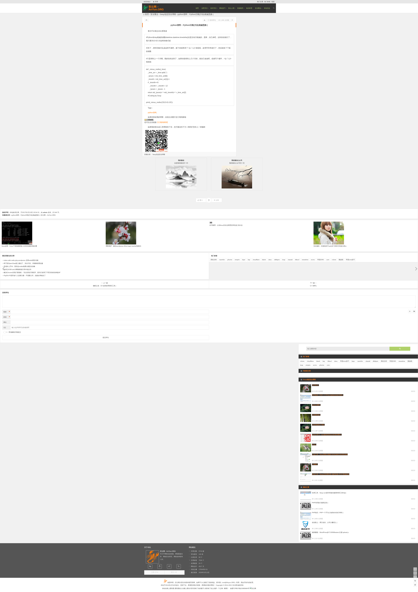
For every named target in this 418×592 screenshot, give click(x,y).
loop (283, 260)
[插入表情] (409, 311)
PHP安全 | (315, 385)
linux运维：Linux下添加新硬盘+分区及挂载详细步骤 (19, 246)
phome (229, 260)
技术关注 (213, 8)
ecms (313, 260)
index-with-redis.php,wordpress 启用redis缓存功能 (21, 260)
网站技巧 (222, 8)
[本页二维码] (415, 585)
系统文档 (214, 260)
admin (45, 212)
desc (270, 260)
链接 (273, 1)
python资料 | (316, 405)
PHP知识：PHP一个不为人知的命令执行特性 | (327, 395)
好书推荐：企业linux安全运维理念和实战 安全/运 (226, 225)
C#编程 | (315, 464)
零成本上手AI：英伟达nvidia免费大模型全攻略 (19, 266)
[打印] (204, 20)
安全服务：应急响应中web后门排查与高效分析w (330, 246)
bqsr (243, 260)
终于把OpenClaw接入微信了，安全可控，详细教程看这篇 (23, 263)
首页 (197, 8)
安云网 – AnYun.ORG (156, 8)
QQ (4, 327)
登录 (156, 1)
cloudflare (256, 260)
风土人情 (231, 8)
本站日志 (267, 8)
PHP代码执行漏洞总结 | (320, 503)
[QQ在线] (159, 566)
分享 (217, 200)
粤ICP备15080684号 (242, 588)
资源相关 (240, 8)
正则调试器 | (316, 415)
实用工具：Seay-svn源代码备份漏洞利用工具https (329, 493)
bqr (249, 260)
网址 (5, 322)
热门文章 (260, 1)
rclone (334, 260)
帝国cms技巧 (350, 260)
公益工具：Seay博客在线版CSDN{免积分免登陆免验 (330, 454)
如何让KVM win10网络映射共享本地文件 (17, 269)
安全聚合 (258, 8)
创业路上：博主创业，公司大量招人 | (324, 522)
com (327, 260)
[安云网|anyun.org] (253, 588)
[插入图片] (414, 311)
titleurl (297, 260)
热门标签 (267, 1)
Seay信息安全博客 (168, 14)
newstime (305, 260)
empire (237, 260)
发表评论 (212, 20)
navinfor (222, 260)
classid (290, 260)
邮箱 (6, 317)
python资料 (152, 112)
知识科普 (249, 8)
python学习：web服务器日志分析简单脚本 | (327, 434)
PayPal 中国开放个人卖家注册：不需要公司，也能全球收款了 (25, 275)
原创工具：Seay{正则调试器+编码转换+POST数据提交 (330, 474)
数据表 (341, 260)
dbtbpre (277, 260)
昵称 (6, 312)
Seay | (314, 444)
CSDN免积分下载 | (318, 425)
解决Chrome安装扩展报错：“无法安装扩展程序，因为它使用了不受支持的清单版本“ (32, 272)
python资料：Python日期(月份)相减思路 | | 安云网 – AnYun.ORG (33, 215)
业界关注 (204, 8)
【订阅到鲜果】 (163, 122)
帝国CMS (320, 260)
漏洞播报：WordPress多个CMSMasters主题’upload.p (330, 532)
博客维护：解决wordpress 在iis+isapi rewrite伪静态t (123, 246)
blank (264, 260)
